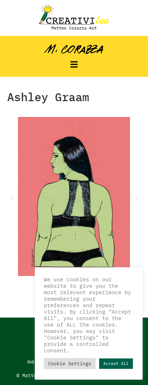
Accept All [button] (116, 363)
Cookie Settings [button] (69, 364)
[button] (74, 64)
